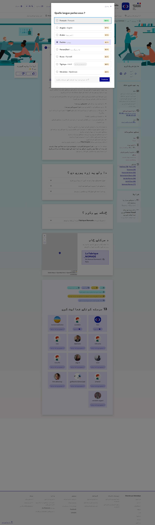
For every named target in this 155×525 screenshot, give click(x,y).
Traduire (104, 79)
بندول (107, 6)
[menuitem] (83, 20)
